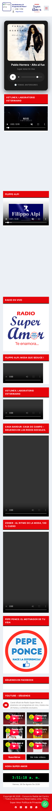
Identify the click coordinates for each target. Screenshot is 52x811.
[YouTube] (31, 807)
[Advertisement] (26, 161)
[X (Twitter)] (20, 807)
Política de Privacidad (32, 802)
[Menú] (46, 8)
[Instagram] (26, 807)
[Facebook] (15, 807)
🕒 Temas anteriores (26, 84)
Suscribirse (14, 757)
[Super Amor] (37, 8)
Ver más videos (37, 757)
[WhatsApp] (36, 807)
